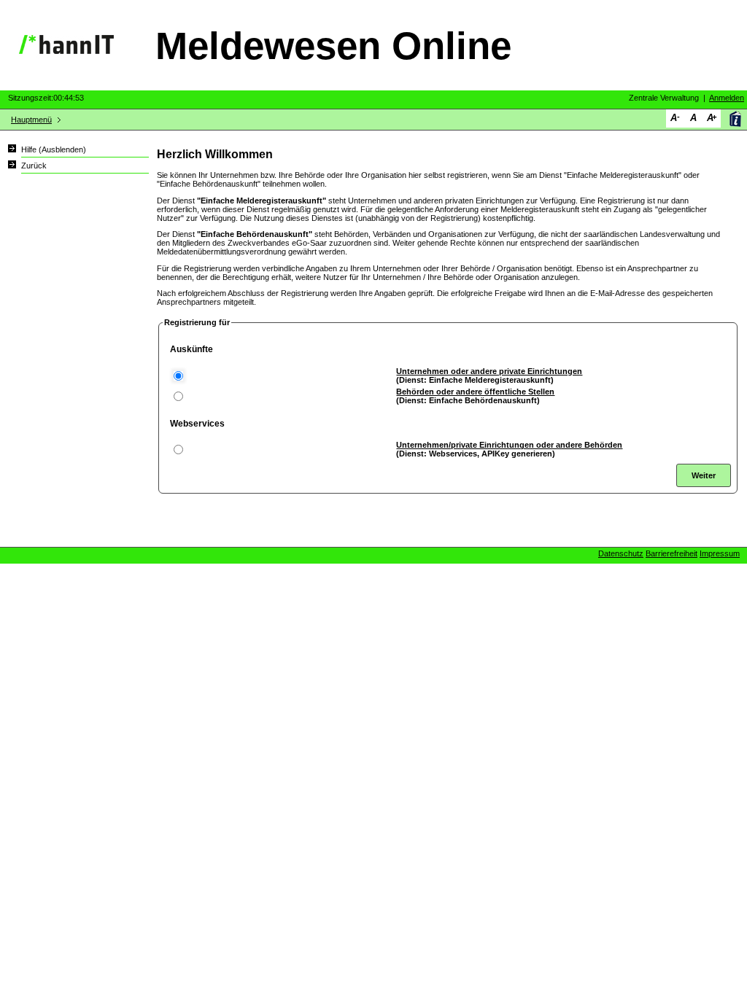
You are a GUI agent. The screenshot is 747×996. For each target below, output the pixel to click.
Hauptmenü (31, 119)
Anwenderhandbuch (735, 118)
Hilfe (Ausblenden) (53, 149)
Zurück (34, 165)
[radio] (178, 376)
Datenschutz (620, 553)
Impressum (720, 553)
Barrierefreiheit (671, 553)
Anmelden (726, 97)
